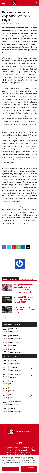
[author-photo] (20, 269)
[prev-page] (3, 317)
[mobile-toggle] (3, 3)
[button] (36, 3)
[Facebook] (4, 247)
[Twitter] (9, 247)
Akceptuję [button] (10, 469)
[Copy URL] (28, 247)
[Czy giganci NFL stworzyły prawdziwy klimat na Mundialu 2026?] (7, 299)
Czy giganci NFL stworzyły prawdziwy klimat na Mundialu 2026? (24, 299)
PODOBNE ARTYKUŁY (10, 279)
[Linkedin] (23, 247)
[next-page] (6, 317)
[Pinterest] (14, 247)
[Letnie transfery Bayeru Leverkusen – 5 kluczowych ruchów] (7, 309)
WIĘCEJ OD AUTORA (26, 279)
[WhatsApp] (18, 247)
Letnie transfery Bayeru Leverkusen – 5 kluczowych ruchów (25, 309)
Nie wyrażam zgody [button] (29, 469)
